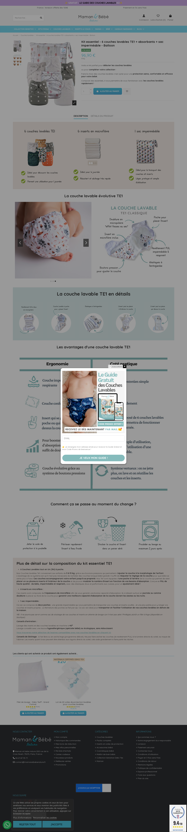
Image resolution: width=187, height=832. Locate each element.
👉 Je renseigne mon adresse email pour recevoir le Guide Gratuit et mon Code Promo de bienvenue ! (92, 448)
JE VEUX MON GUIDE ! (93, 458)
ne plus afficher (117, 367)
